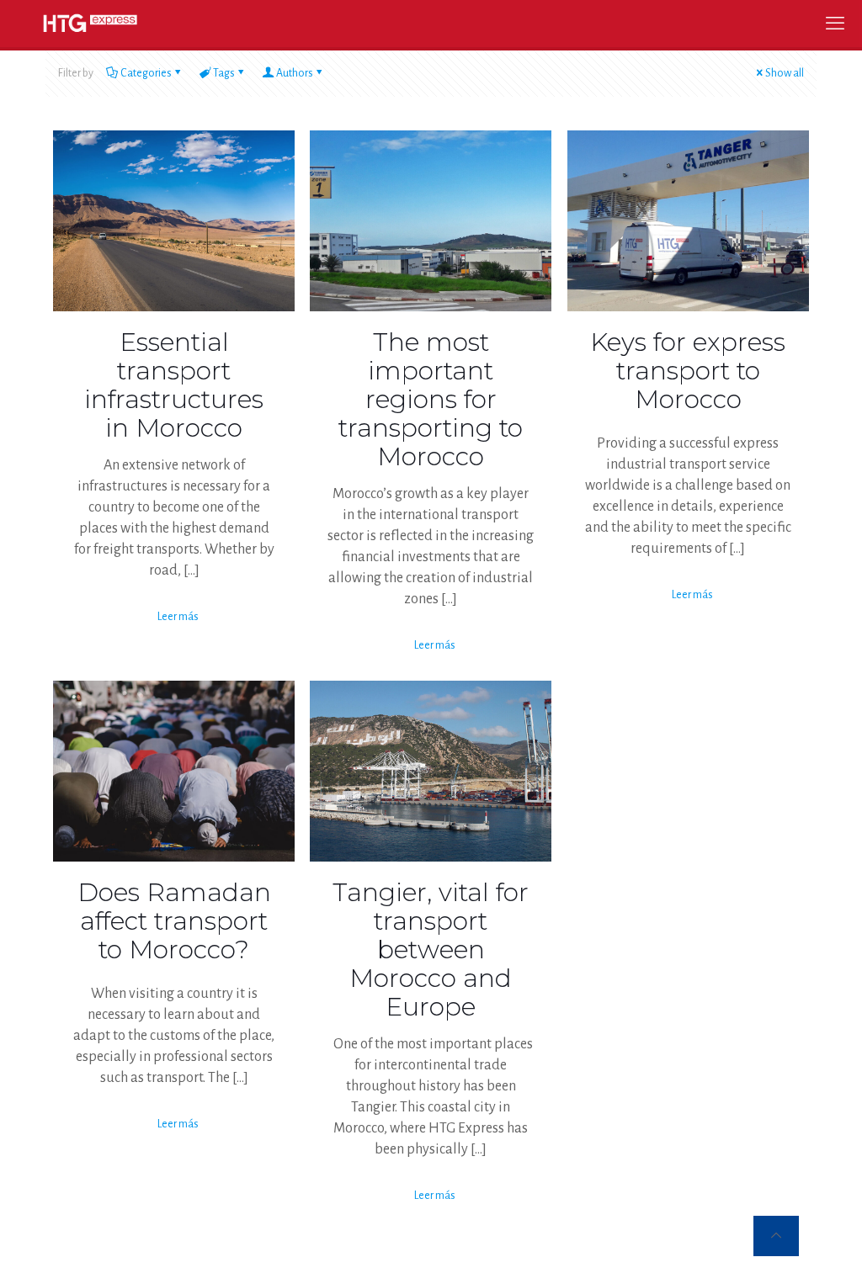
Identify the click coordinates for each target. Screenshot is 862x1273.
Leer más (178, 617)
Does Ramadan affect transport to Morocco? (174, 921)
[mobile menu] (835, 23)
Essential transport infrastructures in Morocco (173, 384)
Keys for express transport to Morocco (687, 370)
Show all (784, 73)
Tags (224, 73)
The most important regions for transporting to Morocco (430, 399)
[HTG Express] (90, 23)
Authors (294, 73)
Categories (146, 73)
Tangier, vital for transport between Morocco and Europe (431, 949)
